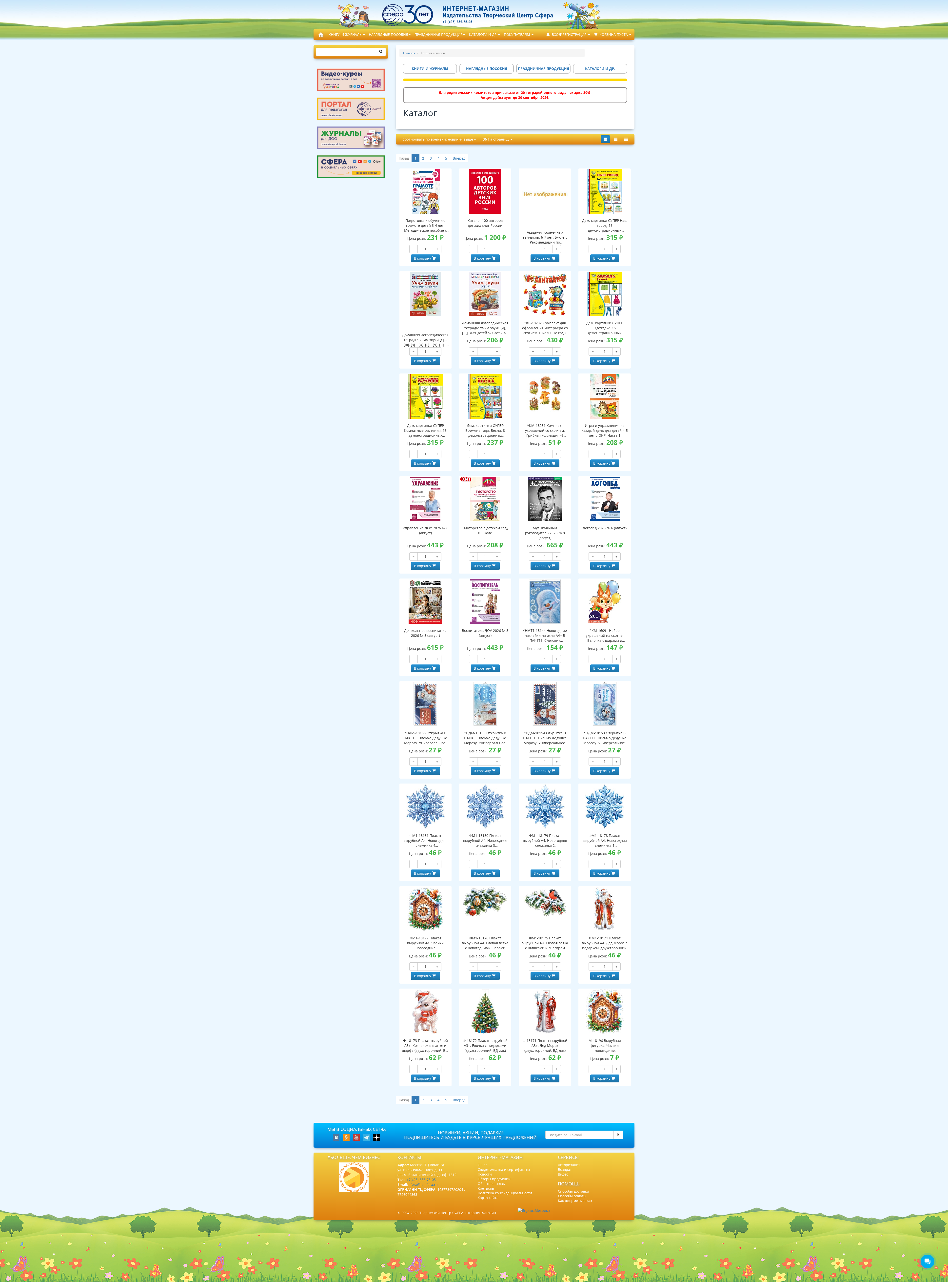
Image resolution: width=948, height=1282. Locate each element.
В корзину (422, 258)
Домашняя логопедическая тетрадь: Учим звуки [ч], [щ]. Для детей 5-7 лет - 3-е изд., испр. (485, 328)
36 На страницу (496, 139)
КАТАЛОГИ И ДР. (483, 34)
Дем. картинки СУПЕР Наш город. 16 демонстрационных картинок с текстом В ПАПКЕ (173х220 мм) (604, 225)
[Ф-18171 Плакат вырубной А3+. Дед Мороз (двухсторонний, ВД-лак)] (544, 1011)
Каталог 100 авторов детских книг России (485, 223)
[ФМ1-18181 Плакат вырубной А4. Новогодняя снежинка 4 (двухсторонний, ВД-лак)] (425, 806)
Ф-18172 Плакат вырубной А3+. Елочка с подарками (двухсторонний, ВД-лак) (485, 1045)
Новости (485, 1174)
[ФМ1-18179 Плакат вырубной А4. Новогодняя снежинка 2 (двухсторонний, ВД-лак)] (544, 806)
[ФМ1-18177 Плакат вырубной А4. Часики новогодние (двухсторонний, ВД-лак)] (425, 909)
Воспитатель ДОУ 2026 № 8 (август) (485, 633)
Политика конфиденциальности (505, 1193)
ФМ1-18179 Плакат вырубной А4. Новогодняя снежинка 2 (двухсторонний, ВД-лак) (545, 840)
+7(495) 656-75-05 (421, 1179)
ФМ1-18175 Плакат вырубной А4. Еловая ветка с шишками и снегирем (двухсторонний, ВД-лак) (545, 943)
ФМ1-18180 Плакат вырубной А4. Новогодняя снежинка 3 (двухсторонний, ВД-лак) (485, 840)
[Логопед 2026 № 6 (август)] (604, 499)
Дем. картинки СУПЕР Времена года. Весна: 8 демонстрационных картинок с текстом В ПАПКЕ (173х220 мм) (485, 430)
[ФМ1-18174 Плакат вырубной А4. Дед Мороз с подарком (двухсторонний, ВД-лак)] (604, 909)
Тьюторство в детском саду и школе (485, 530)
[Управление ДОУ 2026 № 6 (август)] (425, 499)
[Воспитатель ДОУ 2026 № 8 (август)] (485, 601)
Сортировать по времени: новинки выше (438, 139)
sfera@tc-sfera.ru (423, 1184)
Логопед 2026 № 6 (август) (605, 528)
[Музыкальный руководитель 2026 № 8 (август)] (544, 499)
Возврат (565, 1169)
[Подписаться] (618, 1135)
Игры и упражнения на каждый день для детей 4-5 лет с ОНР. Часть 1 (605, 430)
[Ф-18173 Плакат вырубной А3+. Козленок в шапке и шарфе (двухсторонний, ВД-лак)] (425, 1011)
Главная (409, 53)
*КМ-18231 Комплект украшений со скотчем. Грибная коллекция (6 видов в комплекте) (545, 430)
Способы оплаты (572, 1196)
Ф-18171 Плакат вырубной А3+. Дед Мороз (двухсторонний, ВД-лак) (545, 1045)
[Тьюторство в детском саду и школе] (485, 499)
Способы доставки (573, 1191)
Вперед (459, 158)
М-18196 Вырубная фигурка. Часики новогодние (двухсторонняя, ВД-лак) (604, 1045)
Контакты (486, 1188)
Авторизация (569, 1164)
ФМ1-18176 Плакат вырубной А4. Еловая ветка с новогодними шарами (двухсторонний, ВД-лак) (485, 943)
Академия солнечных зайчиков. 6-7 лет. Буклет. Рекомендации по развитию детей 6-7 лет (545, 237)
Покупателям (517, 34)
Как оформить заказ (575, 1200)
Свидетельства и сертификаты (504, 1169)
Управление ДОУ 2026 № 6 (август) (425, 530)
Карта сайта (488, 1197)
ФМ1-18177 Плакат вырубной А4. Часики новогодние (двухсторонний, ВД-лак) (425, 943)
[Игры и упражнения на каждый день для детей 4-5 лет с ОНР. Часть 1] (604, 396)
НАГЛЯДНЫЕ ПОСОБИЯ (388, 34)
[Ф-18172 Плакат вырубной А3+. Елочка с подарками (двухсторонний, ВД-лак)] (485, 1011)
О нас (482, 1164)
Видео (563, 1174)
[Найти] (381, 52)
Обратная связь (491, 1183)
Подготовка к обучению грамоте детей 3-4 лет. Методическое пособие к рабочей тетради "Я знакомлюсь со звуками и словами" (425, 225)
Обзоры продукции (494, 1179)
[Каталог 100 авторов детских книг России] (485, 191)
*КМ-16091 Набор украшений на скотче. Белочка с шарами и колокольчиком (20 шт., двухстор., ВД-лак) (604, 635)
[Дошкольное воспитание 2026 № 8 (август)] (425, 601)
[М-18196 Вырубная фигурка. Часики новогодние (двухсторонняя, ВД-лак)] (604, 1011)
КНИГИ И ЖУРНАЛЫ (345, 34)
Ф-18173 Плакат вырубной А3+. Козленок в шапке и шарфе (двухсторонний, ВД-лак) (425, 1045)
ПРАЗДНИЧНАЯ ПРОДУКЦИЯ (439, 34)
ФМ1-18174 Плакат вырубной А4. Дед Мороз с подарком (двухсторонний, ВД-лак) (604, 943)
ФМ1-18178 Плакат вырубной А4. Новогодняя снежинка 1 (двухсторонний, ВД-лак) (605, 840)
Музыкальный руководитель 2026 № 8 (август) (545, 533)
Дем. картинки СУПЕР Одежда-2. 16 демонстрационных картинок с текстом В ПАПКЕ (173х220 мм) (604, 328)
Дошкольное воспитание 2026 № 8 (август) (425, 633)
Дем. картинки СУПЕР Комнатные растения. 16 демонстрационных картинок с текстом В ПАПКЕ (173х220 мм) (425, 430)
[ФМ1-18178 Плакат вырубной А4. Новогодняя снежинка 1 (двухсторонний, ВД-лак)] (604, 806)
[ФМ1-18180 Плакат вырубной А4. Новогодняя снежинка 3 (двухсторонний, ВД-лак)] (485, 806)
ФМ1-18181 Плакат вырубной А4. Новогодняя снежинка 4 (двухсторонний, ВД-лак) (425, 840)
